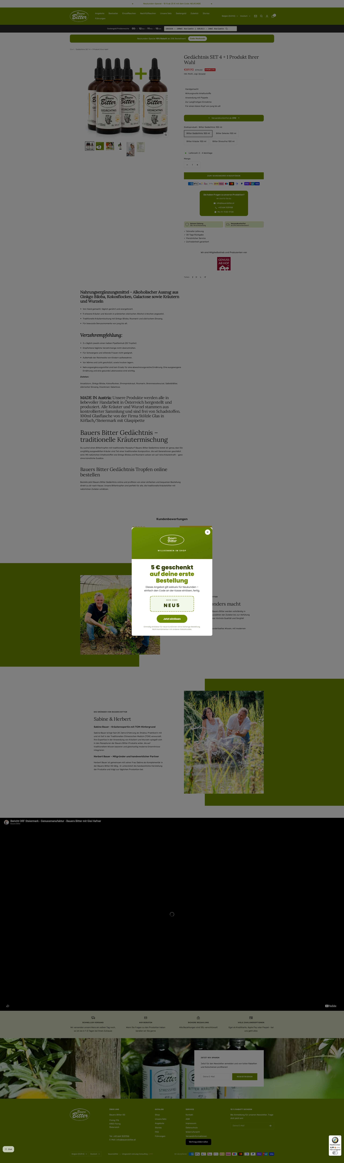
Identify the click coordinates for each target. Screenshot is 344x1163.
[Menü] (339, 1137)
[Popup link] (172, 581)
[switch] (335, 1152)
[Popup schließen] (207, 532)
